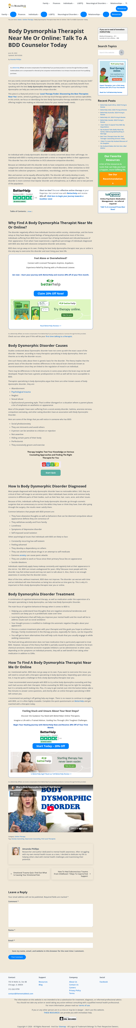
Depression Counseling (33, 839)
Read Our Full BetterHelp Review (111, 92)
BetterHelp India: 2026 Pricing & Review (113, 110)
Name (11, 930)
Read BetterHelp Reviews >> (50, 326)
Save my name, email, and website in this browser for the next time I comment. (48, 951)
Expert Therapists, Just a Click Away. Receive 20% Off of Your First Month (112, 86)
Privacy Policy (75, 990)
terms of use (84, 1005)
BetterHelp (16, 68)
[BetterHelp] (25, 196)
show (29, 211)
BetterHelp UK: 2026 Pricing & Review (112, 117)
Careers (72, 987)
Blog (41, 984)
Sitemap (62, 1026)
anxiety (23, 555)
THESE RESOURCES (52, 1012)
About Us (73, 982)
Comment (13, 901)
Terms (72, 993)
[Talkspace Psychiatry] (113, 195)
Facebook (104, 982)
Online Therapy (20, 836)
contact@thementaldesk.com (20, 993)
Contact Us (73, 984)
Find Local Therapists (48, 839)
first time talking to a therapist (59, 336)
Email (11, 940)
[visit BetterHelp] (113, 71)
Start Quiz (51, 472)
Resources (43, 982)
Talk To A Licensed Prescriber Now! (113, 208)
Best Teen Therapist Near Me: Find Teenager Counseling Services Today (112, 137)
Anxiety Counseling (17, 839)
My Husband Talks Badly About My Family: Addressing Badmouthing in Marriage (112, 132)
